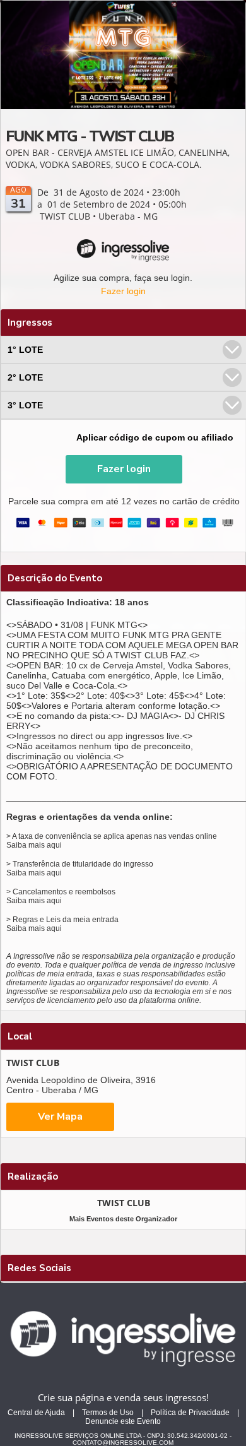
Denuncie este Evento (123, 1421)
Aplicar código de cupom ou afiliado (154, 437)
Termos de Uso (108, 1412)
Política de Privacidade (190, 1412)
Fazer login (123, 291)
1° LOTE (25, 350)
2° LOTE (25, 377)
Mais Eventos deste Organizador (123, 1219)
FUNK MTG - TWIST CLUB (89, 136)
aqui (54, 845)
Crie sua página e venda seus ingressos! (123, 1397)
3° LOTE (25, 405)
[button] (124, 469)
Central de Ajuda (36, 1412)
